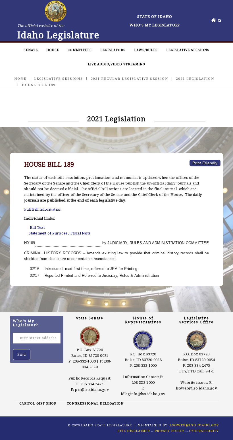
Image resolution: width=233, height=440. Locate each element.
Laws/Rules (146, 50)
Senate (31, 50)
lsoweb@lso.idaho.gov (196, 388)
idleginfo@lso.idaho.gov (143, 393)
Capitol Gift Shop (37, 403)
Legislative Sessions (187, 50)
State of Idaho (154, 16)
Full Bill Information (42, 209)
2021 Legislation (195, 78)
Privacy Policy (169, 431)
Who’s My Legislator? (155, 25)
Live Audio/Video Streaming (116, 64)
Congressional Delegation (95, 403)
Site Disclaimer (134, 431)
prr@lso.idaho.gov (92, 389)
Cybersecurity (204, 431)
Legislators (113, 50)
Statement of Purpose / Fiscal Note (60, 233)
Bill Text (37, 227)
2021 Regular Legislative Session (129, 78)
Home (20, 78)
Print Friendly (204, 163)
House (52, 50)
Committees (80, 50)
